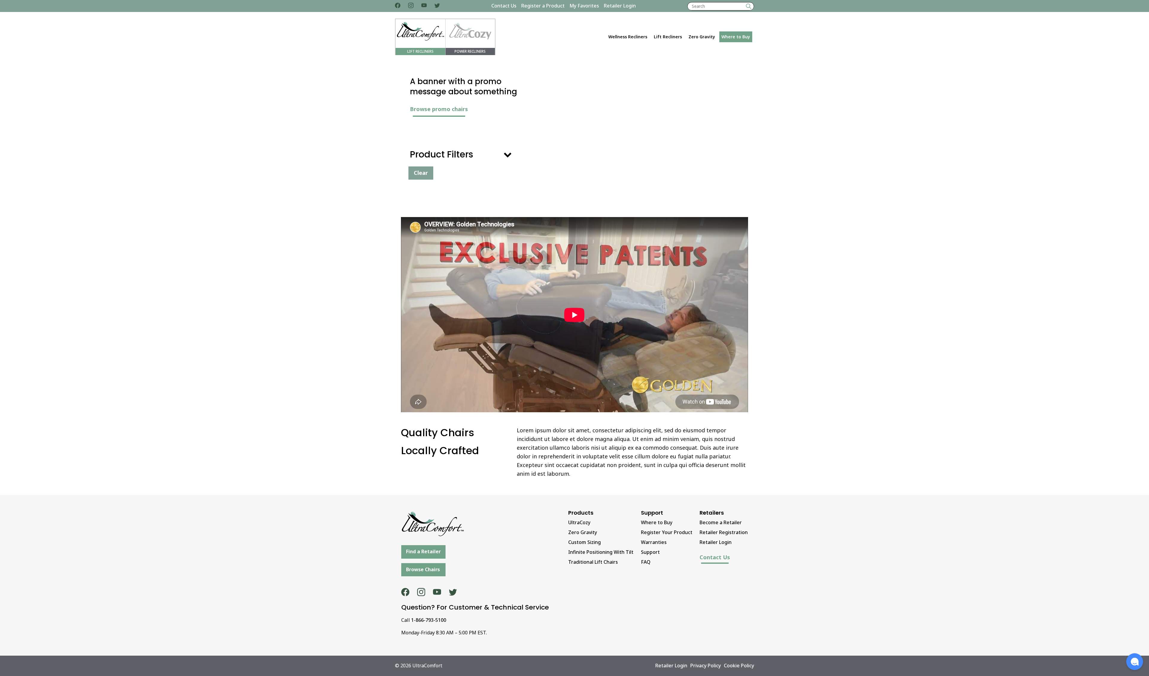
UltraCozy (579, 522)
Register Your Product (666, 532)
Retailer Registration (724, 532)
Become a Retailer (721, 522)
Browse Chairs (423, 569)
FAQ (646, 562)
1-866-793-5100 (428, 620)
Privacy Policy (705, 665)
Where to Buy (735, 37)
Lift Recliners (668, 37)
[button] (1134, 661)
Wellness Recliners (627, 37)
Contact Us (503, 5)
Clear (421, 172)
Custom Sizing (584, 542)
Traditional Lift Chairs (593, 562)
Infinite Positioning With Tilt (600, 552)
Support (650, 552)
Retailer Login (620, 5)
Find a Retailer (423, 551)
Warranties (654, 542)
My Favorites (584, 5)
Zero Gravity (702, 37)
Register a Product (543, 5)
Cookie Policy (739, 665)
